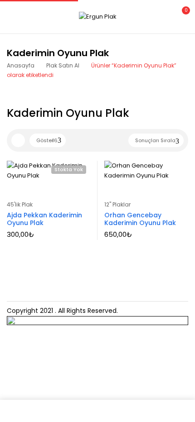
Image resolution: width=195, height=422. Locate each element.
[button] (180, 15)
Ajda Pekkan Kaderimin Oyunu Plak (44, 219)
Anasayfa (20, 65)
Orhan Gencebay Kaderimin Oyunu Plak (140, 219)
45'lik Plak (20, 204)
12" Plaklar (117, 204)
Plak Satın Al (62, 65)
